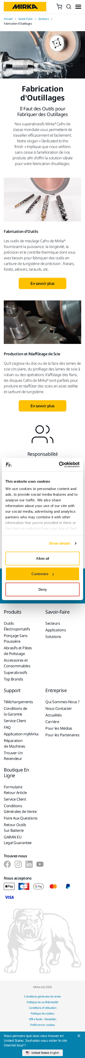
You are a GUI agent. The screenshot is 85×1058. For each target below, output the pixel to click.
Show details (59, 543)
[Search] (69, 6)
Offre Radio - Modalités (42, 1019)
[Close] (78, 1035)
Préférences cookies (42, 1025)
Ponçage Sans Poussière (15, 638)
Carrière (52, 721)
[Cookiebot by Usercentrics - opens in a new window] (60, 465)
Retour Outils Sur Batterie (15, 827)
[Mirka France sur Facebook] (7, 864)
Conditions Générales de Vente (20, 808)
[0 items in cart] (59, 6)
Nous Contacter (58, 708)
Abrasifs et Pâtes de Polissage (18, 650)
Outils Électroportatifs (17, 626)
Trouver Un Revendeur (13, 755)
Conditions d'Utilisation (42, 1008)
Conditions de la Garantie (15, 711)
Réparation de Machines (14, 743)
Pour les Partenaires (62, 734)
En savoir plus (42, 283)
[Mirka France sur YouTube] (39, 864)
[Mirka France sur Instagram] (18, 864)
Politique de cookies (42, 1013)
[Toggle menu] (78, 7)
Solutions (53, 636)
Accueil (8, 19)
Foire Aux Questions (21, 818)
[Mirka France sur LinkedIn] (29, 864)
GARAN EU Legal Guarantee (18, 839)
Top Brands (13, 679)
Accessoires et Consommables (17, 663)
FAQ (7, 727)
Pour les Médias (58, 728)
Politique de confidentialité (42, 1002)
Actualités (53, 715)
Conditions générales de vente (42, 996)
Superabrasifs (15, 672)
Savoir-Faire (25, 19)
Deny (42, 589)
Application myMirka (21, 734)
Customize (39, 574)
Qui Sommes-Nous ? (62, 701)
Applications (55, 630)
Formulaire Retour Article (15, 789)
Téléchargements (18, 701)
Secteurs (43, 19)
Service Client (15, 720)
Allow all (42, 558)
